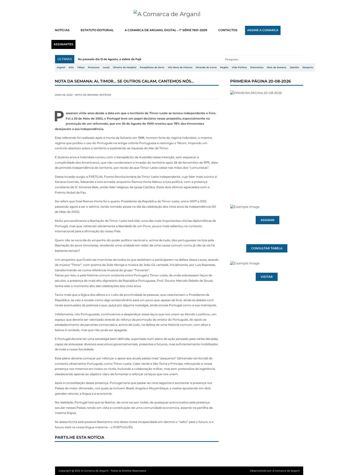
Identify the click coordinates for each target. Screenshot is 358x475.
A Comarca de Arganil (286, 470)
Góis (71, 67)
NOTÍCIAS (62, 30)
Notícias (105, 94)
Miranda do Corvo (206, 67)
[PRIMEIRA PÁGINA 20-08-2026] (266, 138)
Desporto (307, 67)
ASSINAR (267, 220)
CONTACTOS (227, 30)
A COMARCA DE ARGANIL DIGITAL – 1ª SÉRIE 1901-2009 (166, 30)
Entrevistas (257, 67)
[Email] (159, 451)
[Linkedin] (127, 451)
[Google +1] (95, 451)
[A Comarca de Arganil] (179, 14)
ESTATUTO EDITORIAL (97, 30)
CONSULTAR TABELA (267, 248)
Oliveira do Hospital (124, 67)
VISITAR (267, 277)
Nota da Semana (276, 67)
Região (224, 67)
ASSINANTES (63, 44)
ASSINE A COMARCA (262, 30)
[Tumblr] (111, 451)
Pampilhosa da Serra (152, 67)
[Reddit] (143, 451)
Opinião (294, 67)
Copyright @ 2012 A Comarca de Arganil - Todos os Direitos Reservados (102, 470)
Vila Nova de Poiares (180, 67)
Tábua (81, 67)
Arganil (61, 67)
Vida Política (239, 67)
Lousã (106, 67)
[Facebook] (62, 451)
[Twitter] (79, 451)
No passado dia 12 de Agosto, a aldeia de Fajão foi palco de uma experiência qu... (134, 59)
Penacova (93, 67)
